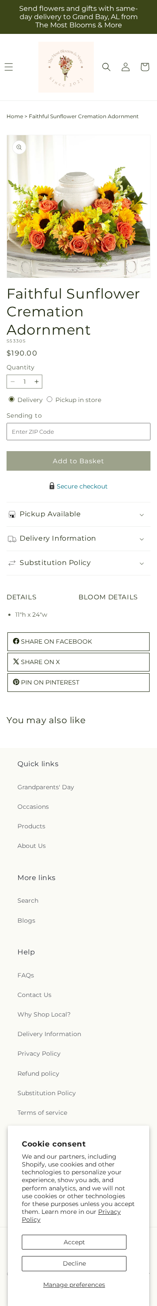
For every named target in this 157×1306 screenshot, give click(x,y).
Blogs (26, 920)
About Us (31, 846)
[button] (106, 66)
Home (15, 116)
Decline (74, 1263)
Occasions (33, 807)
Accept (74, 1242)
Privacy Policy (39, 1053)
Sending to (37, 415)
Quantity (20, 367)
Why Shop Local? (44, 1014)
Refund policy (38, 1073)
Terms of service (42, 1113)
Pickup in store (78, 400)
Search (27, 900)
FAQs (25, 975)
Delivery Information (49, 1034)
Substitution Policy (46, 1093)
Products (31, 826)
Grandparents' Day (45, 787)
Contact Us (34, 995)
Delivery (30, 400)
